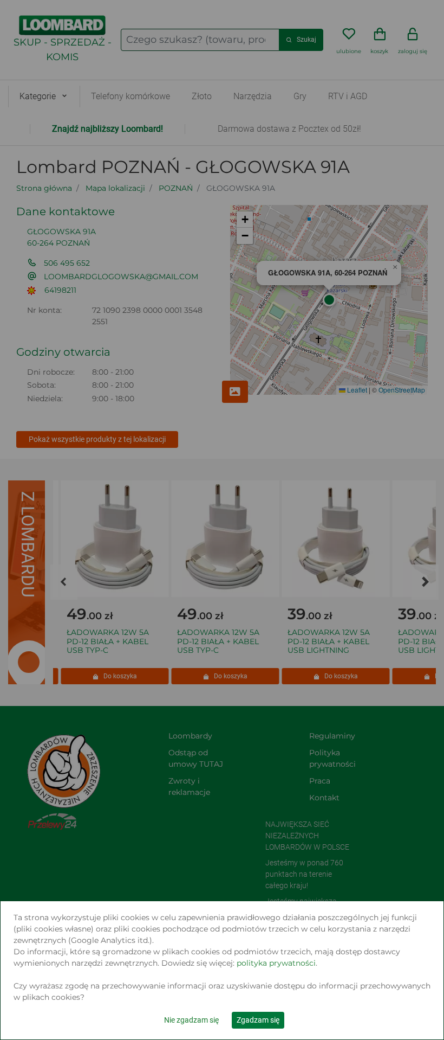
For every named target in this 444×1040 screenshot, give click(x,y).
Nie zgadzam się (191, 1020)
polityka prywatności (276, 963)
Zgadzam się (258, 1020)
